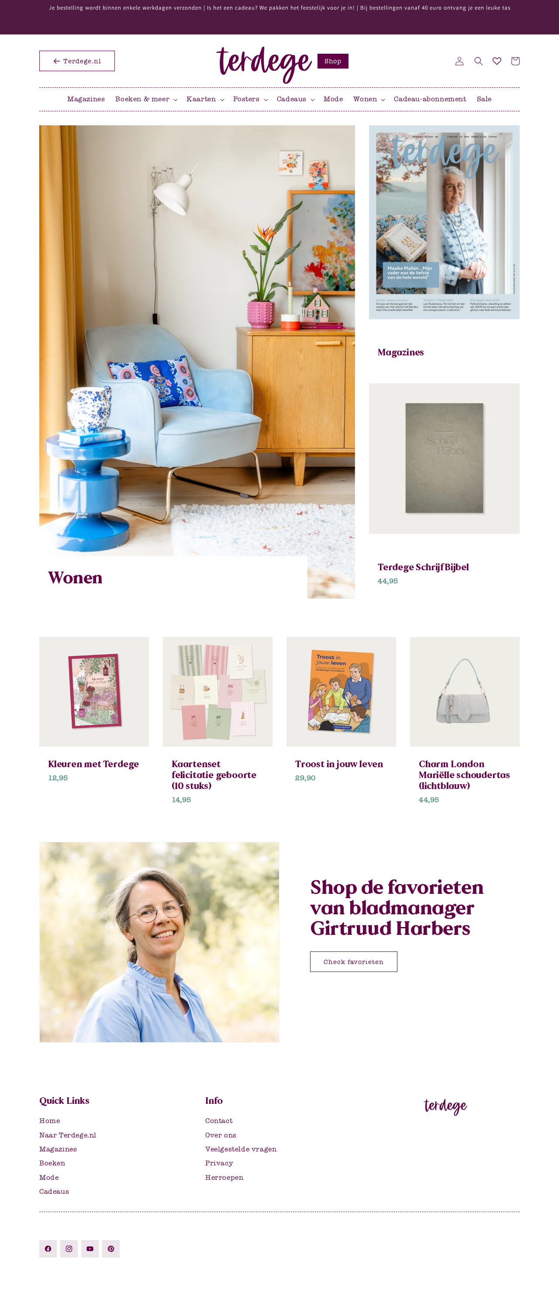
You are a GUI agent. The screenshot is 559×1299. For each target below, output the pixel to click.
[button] (478, 61)
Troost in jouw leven (339, 763)
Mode (49, 1177)
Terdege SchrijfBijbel (423, 567)
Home (49, 1120)
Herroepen (224, 1177)
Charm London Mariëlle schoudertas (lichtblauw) (464, 774)
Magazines (401, 352)
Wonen (75, 577)
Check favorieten (354, 961)
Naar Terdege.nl (68, 1134)
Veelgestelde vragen (240, 1148)
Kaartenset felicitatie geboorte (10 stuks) (214, 774)
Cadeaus (54, 1191)
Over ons (221, 1134)
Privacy (219, 1163)
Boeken (52, 1163)
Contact (218, 1120)
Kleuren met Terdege (93, 763)
